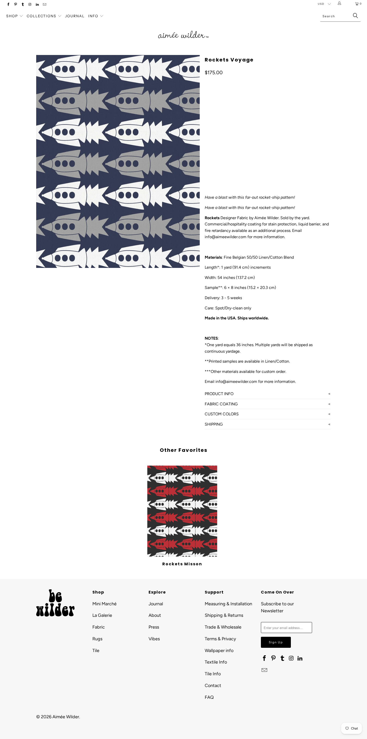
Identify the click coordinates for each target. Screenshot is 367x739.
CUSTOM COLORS (222, 414)
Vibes (154, 639)
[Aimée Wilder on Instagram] (30, 4)
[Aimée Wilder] (183, 28)
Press (154, 627)
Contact (213, 685)
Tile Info (213, 674)
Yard (211, 116)
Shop (12, 16)
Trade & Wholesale (223, 627)
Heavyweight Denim (271, 138)
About (155, 615)
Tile (95, 650)
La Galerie (102, 615)
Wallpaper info (219, 650)
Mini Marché (104, 604)
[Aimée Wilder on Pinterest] (15, 4)
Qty (207, 152)
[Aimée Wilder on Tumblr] (22, 4)
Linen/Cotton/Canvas (226, 138)
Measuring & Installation (228, 604)
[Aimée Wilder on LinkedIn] (37, 4)
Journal (75, 16)
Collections (42, 16)
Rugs (97, 639)
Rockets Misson (182, 511)
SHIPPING (214, 424)
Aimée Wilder (65, 717)
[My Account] (340, 3)
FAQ (209, 697)
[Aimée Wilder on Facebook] (8, 4)
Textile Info (216, 662)
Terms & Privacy (220, 639)
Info (93, 16)
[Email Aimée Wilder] (44, 4)
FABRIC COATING (221, 404)
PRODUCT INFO (219, 393)
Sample (229, 116)
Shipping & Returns (224, 615)
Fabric (98, 627)
